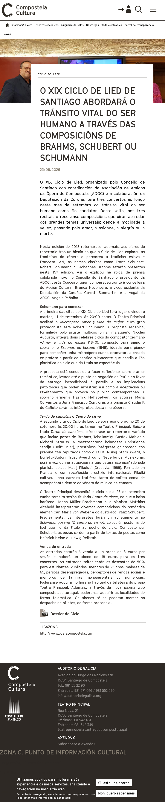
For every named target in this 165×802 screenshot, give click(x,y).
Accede (124, 9)
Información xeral (22, 25)
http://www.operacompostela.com (66, 633)
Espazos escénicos (47, 25)
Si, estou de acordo (114, 783)
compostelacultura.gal (59, 592)
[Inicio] (24, 16)
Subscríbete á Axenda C (77, 744)
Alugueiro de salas (72, 25)
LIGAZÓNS (49, 627)
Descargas (92, 25)
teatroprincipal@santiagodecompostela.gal (92, 729)
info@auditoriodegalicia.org (79, 696)
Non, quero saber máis (116, 793)
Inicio (6, 25)
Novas (7, 34)
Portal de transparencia (139, 25)
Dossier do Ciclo (64, 614)
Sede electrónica (111, 25)
